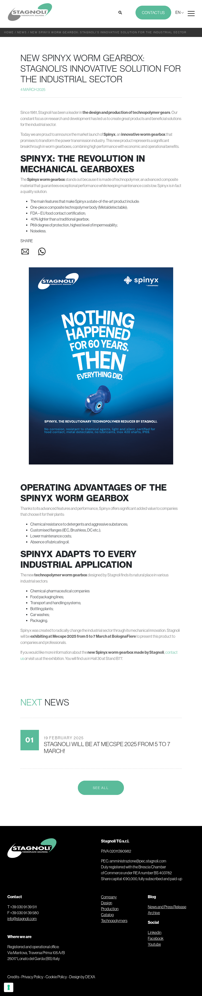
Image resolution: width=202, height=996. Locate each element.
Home (9, 32)
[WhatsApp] (42, 252)
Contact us (153, 12)
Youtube (154, 944)
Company (109, 897)
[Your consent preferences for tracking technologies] (8, 987)
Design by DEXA (82, 977)
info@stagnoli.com (22, 918)
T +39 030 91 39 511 (22, 907)
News (22, 32)
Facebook (156, 938)
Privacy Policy (32, 977)
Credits (13, 977)
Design (106, 903)
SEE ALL (101, 788)
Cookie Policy (56, 977)
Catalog (107, 914)
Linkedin (154, 932)
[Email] (28, 253)
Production (109, 909)
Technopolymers (114, 920)
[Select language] (179, 12)
